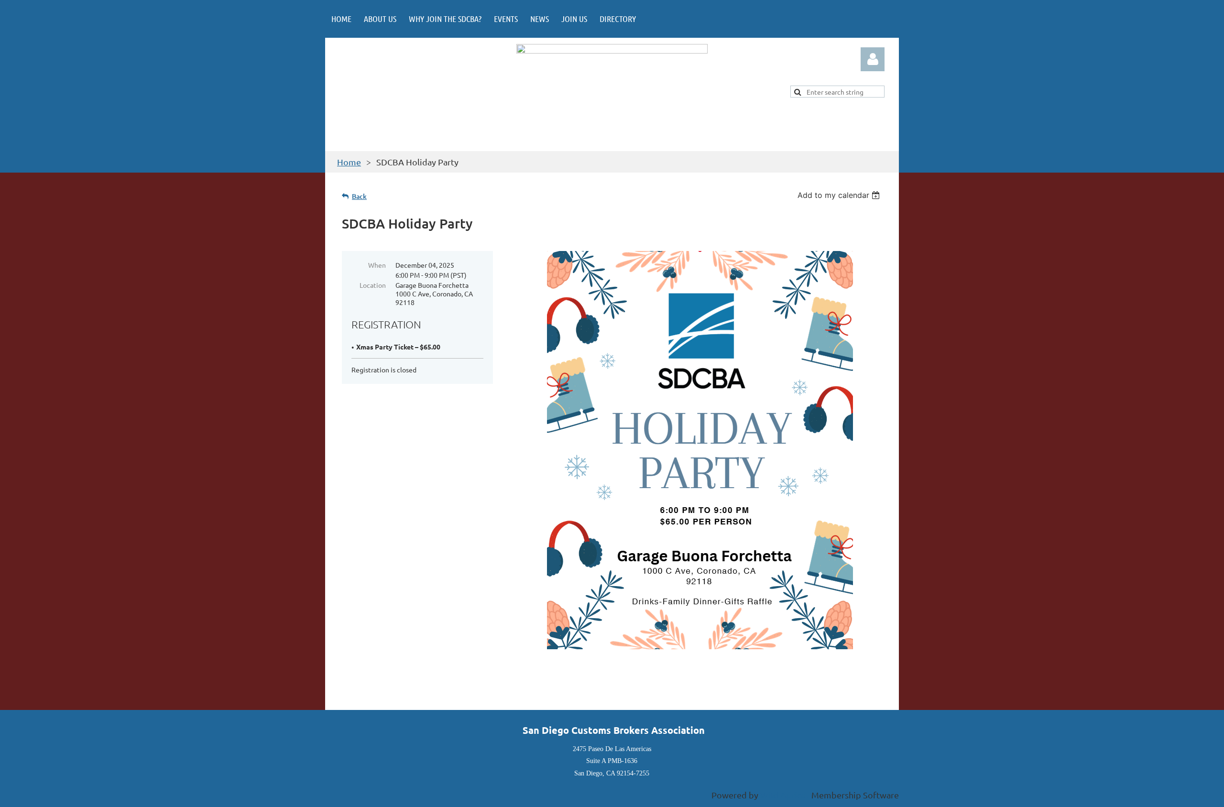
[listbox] (840, 195)
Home (349, 162)
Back (359, 196)
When (377, 265)
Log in (873, 59)
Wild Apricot (784, 795)
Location (373, 285)
